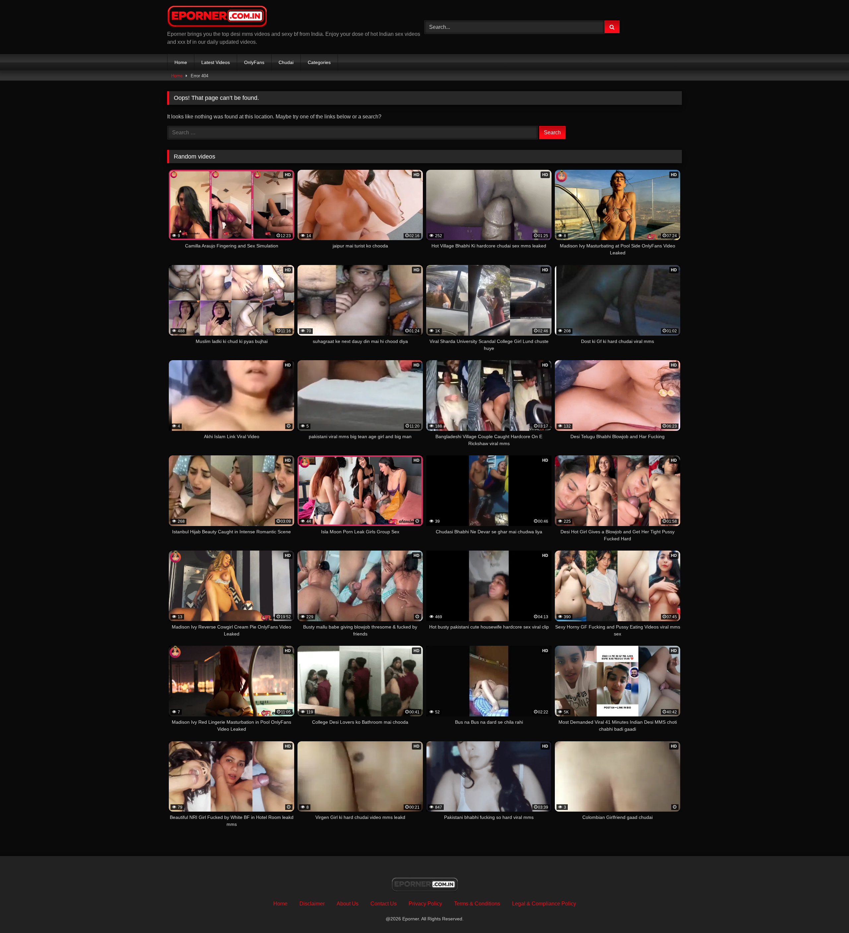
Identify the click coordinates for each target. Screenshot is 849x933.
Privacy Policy (425, 903)
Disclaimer (312, 903)
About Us (348, 903)
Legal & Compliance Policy (544, 903)
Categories (319, 62)
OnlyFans (254, 62)
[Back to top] (828, 913)
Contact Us (383, 903)
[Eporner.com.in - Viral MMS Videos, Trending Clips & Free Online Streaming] (217, 17)
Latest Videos (215, 62)
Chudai (286, 62)
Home (180, 62)
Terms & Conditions (477, 903)
